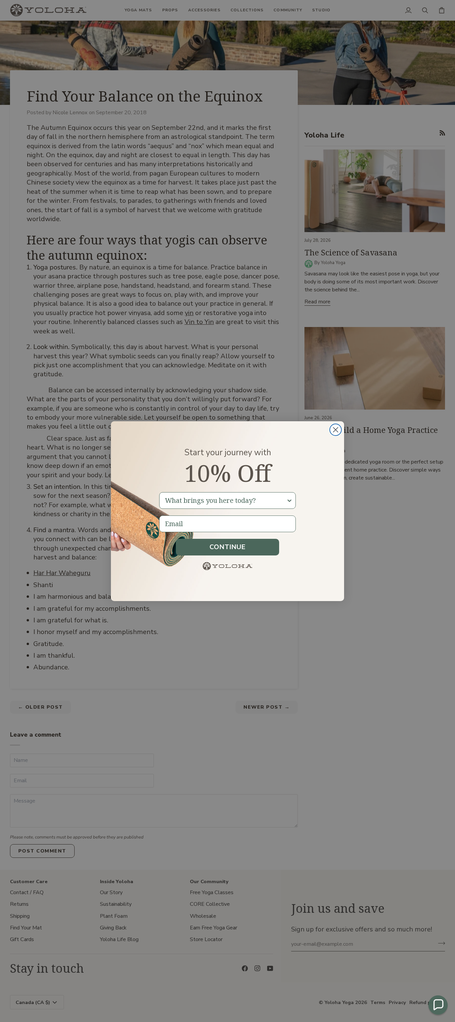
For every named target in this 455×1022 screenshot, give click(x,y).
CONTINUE (227, 546)
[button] (438, 1005)
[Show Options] (289, 501)
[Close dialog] (335, 430)
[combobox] (225, 501)
